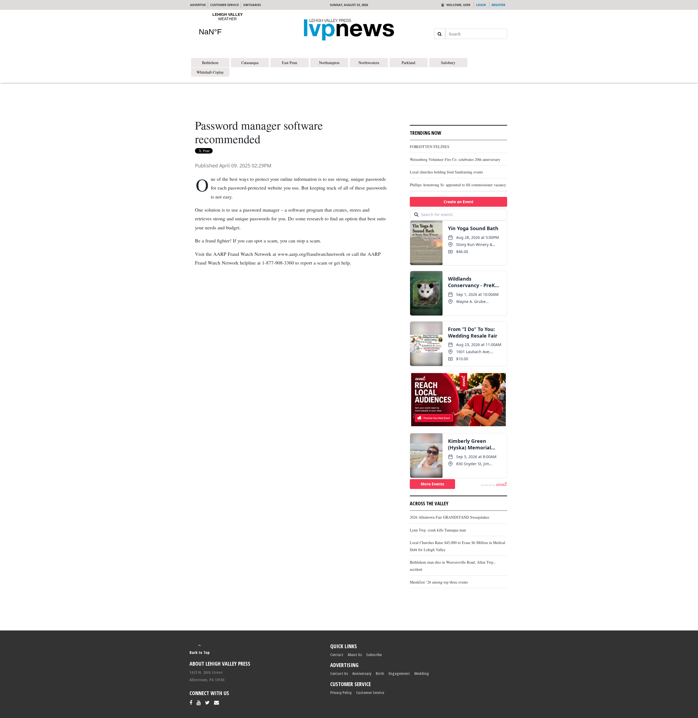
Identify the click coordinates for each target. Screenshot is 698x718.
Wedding (421, 673)
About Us (355, 654)
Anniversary (361, 673)
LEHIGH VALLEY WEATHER (227, 27)
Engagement (399, 673)
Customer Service (370, 692)
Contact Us (339, 673)
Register (498, 5)
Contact (336, 654)
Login (481, 5)
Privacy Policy (341, 692)
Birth (380, 673)
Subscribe (374, 654)
